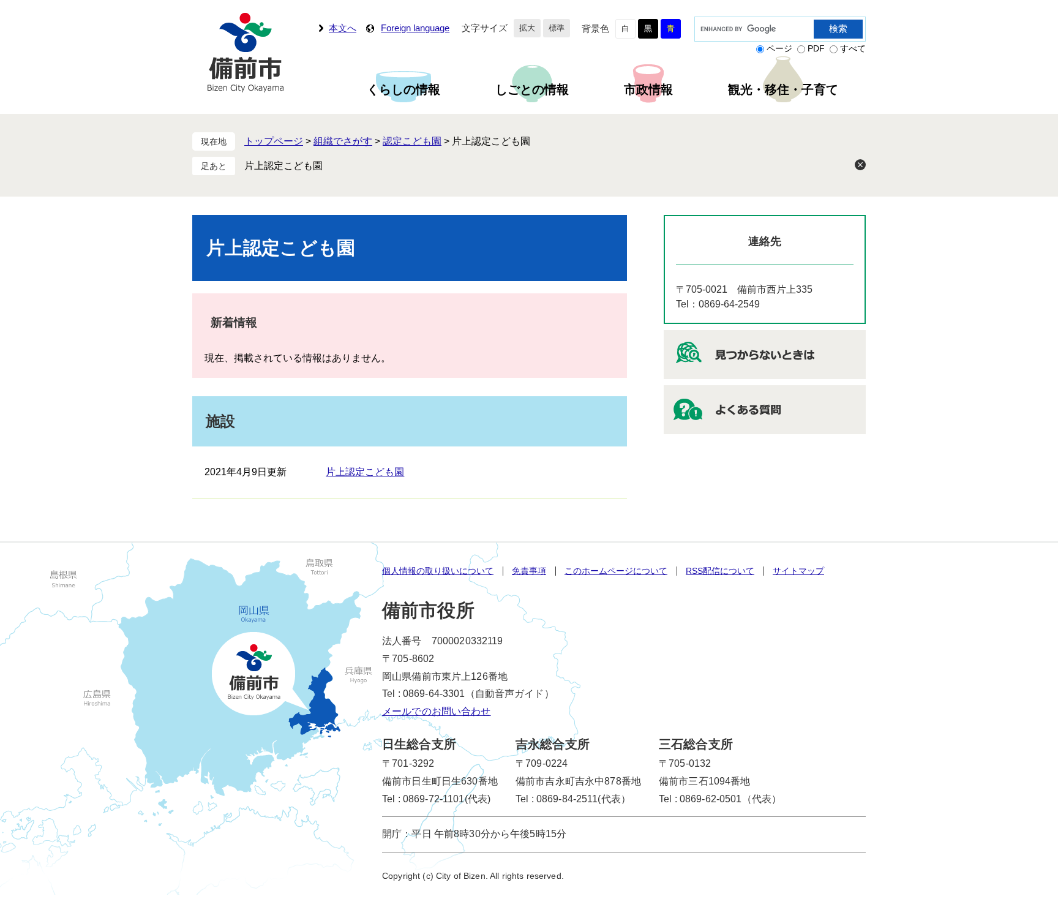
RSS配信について (720, 571)
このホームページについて (616, 571)
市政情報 (648, 89)
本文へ (342, 28)
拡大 (527, 27)
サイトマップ (798, 571)
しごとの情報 (532, 89)
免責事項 (529, 571)
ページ (779, 48)
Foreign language (415, 28)
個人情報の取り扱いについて (437, 571)
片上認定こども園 (283, 165)
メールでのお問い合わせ (436, 711)
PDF (816, 48)
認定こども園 (412, 141)
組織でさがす (342, 141)
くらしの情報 (403, 89)
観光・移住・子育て (783, 89)
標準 (557, 27)
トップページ (273, 141)
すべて (853, 48)
